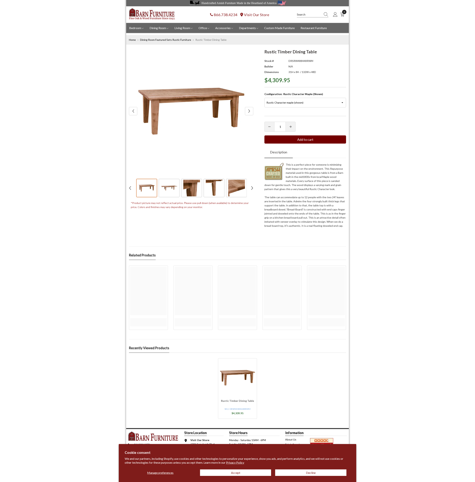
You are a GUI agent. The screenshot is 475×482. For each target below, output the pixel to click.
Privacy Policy (235, 462)
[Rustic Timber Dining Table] (237, 377)
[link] (148, 320)
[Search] (312, 14)
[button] (133, 111)
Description (278, 152)
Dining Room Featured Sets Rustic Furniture (165, 39)
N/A (291, 66)
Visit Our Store (256, 14)
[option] (191, 111)
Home (132, 39)
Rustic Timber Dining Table (237, 400)
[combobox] (309, 14)
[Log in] (335, 14)
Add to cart (305, 139)
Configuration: (293, 94)
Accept (235, 472)
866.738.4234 (226, 14)
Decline (311, 472)
